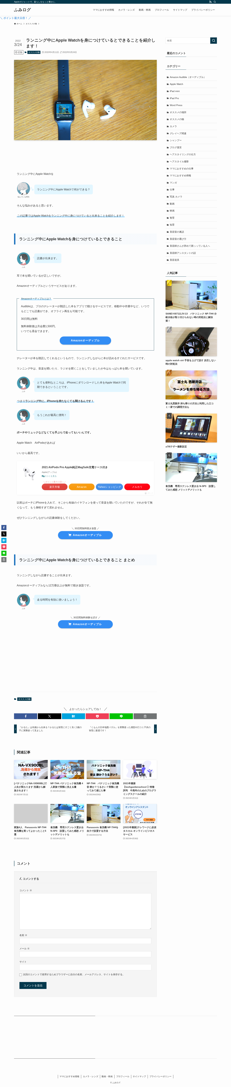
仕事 (172, 189)
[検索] (215, 2)
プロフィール (122, 1076)
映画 (172, 210)
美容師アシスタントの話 (183, 253)
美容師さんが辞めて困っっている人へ (190, 245)
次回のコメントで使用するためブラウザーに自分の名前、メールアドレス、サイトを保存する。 (74, 974)
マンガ (173, 182)
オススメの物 (34, 52)
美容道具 (174, 260)
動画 (172, 203)
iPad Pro (174, 98)
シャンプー (176, 140)
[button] (25, 716)
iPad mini (175, 91)
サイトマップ (139, 1076)
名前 (23, 935)
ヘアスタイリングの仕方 (183, 154)
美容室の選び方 (178, 239)
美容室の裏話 (177, 231)
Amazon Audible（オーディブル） (188, 77)
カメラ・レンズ (90, 1076)
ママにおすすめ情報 (180, 175)
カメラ (173, 126)
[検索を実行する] (213, 40)
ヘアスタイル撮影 (179, 161)
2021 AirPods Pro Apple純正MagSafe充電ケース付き (75, 467)
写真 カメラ (176, 196)
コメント (25, 890)
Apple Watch (176, 84)
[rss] (210, 2)
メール (24, 948)
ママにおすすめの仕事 (181, 168)
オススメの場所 (178, 112)
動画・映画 (107, 1076)
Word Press (176, 105)
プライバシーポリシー (160, 1076)
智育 (172, 217)
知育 (172, 224)
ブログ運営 (176, 147)
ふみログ (22, 10)
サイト (23, 961)
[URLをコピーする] (145, 716)
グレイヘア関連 (178, 133)
